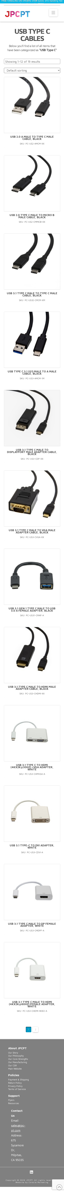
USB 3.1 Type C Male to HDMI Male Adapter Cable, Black (32, 687)
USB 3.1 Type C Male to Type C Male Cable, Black (32, 294)
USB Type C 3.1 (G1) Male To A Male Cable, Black (32, 372)
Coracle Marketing (38, 1182)
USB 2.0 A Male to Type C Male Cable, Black (32, 137)
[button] (53, 13)
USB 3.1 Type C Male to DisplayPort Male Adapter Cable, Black (32, 452)
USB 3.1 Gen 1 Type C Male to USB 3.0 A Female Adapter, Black (32, 609)
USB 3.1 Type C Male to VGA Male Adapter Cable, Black (32, 531)
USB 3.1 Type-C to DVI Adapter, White (32, 846)
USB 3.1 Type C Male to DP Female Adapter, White (32, 924)
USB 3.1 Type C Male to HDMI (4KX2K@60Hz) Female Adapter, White (32, 1004)
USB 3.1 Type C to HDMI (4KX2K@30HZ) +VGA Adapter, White (32, 767)
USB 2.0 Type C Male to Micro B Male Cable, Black (32, 216)
